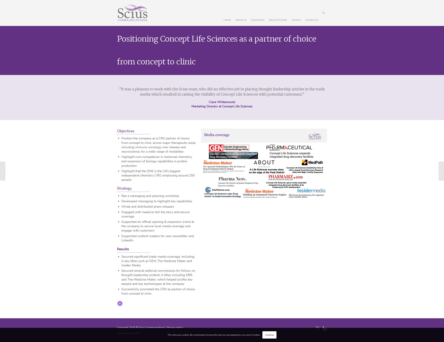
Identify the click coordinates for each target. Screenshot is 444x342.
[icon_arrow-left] (120, 303)
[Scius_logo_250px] (132, 13)
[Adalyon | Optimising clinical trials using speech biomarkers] (2, 171)
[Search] (323, 13)
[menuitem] (227, 13)
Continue (269, 335)
